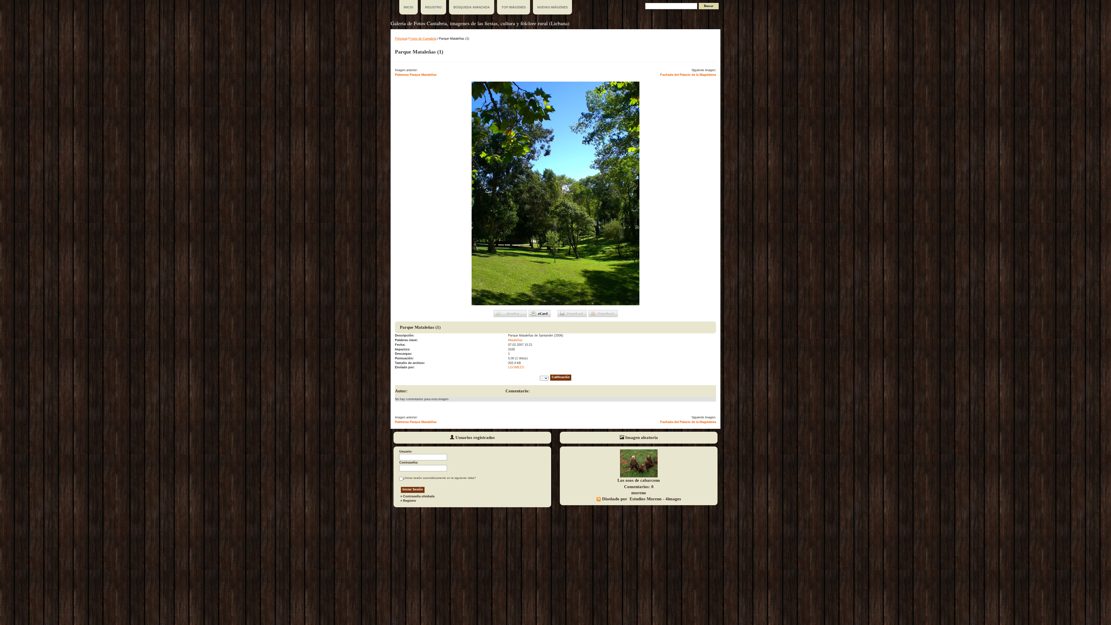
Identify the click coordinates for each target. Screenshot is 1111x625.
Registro (409, 500)
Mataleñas (515, 340)
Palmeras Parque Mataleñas (416, 74)
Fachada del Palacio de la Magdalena (688, 74)
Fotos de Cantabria (422, 38)
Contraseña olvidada (419, 496)
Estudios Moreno (646, 499)
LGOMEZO (516, 367)
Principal (401, 38)
